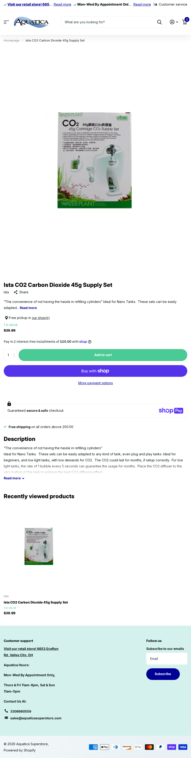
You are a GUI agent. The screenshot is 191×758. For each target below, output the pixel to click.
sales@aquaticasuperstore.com (35, 718)
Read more (62, 4)
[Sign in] (174, 22)
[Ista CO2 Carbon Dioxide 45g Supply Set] (39, 546)
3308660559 (20, 711)
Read (12, 478)
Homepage (12, 40)
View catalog (6, 22)
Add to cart (103, 355)
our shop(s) (41, 318)
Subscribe (163, 674)
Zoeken (159, 22)
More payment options (95, 383)
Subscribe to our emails (165, 649)
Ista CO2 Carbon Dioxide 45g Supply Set (36, 602)
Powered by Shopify (20, 750)
